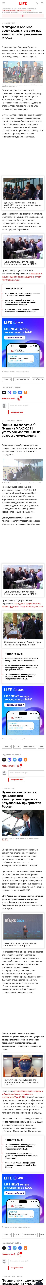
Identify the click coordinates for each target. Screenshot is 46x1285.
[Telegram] (15, 392)
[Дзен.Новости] (4, 392)
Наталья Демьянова (10, 1227)
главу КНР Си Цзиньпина (31, 606)
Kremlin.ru (5, 840)
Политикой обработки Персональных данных (16, 10)
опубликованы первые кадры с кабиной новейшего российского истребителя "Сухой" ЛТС (22, 1094)
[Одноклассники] (25, 392)
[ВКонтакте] (20, 392)
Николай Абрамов (10, 739)
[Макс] (9, 392)
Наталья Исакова (9, 371)
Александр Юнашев (22, 371)
